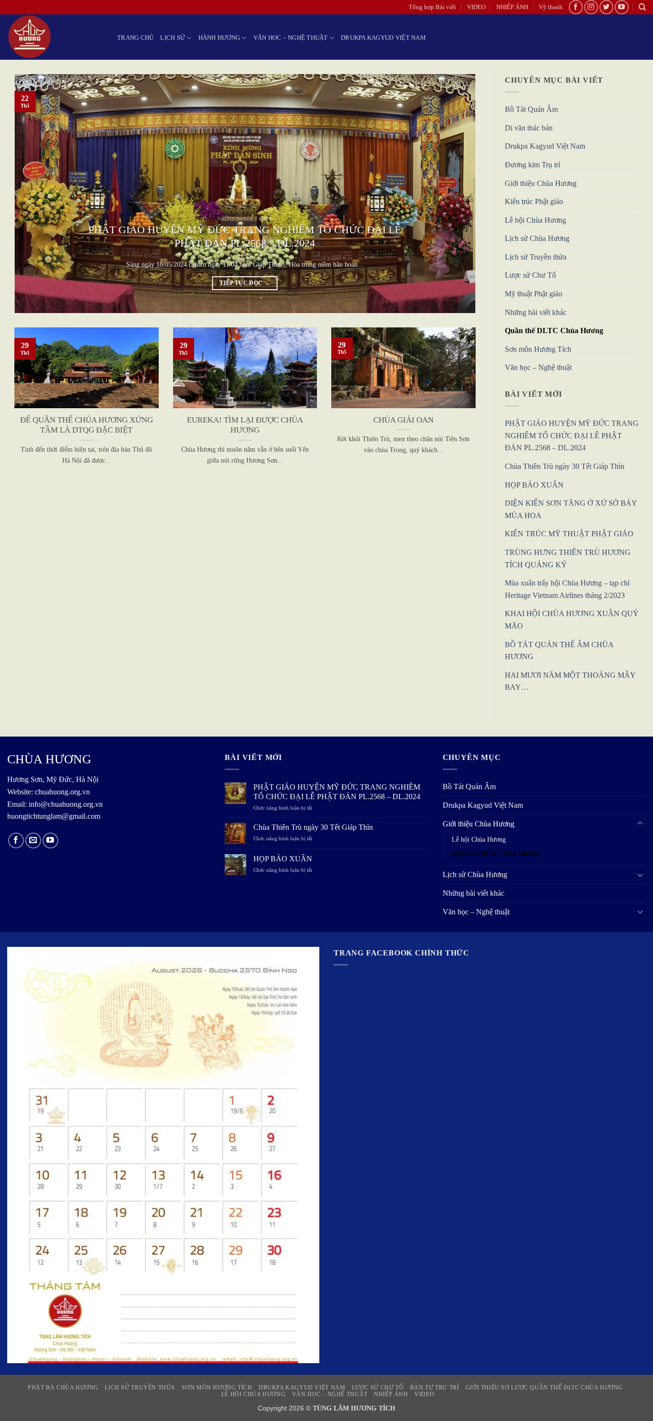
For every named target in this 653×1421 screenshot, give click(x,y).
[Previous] (35, 193)
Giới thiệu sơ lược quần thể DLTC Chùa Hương (544, 1387)
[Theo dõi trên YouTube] (622, 7)
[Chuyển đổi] (640, 823)
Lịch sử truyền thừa (140, 1387)
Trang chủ (135, 37)
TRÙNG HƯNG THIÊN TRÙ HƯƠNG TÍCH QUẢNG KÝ (568, 558)
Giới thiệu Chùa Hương (541, 183)
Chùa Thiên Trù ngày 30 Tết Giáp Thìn (564, 466)
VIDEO (476, 7)
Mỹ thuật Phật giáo (533, 294)
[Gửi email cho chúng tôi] (33, 840)
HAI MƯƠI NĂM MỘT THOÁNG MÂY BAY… (570, 681)
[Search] (642, 7)
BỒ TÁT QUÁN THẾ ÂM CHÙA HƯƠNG (559, 650)
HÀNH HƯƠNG (219, 37)
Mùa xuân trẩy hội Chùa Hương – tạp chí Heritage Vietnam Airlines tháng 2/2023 (567, 589)
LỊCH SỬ (172, 37)
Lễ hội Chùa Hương (535, 220)
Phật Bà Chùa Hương (63, 1387)
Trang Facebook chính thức (401, 953)
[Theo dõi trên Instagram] (591, 7)
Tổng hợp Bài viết (432, 7)
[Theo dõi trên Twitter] (606, 7)
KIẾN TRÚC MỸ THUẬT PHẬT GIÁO (569, 534)
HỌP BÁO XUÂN (534, 485)
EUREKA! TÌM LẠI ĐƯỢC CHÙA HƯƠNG (245, 425)
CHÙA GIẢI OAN (403, 419)
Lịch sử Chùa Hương (537, 239)
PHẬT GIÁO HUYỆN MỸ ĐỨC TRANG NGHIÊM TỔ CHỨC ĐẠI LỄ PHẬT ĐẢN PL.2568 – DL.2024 (244, 236)
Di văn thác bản (529, 128)
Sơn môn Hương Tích (538, 349)
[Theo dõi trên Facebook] (576, 7)
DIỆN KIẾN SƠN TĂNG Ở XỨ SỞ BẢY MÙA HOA (571, 509)
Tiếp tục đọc (244, 283)
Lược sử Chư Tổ (530, 275)
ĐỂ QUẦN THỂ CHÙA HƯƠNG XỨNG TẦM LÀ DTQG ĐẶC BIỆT (86, 425)
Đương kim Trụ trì (532, 165)
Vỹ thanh (551, 7)
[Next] (454, 193)
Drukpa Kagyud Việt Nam (383, 37)
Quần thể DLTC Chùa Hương (554, 331)
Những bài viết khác (535, 312)
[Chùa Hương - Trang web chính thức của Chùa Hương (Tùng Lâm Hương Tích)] (55, 37)
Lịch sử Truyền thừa (535, 257)
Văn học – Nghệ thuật (290, 37)
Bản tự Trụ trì (434, 1387)
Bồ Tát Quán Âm (531, 110)
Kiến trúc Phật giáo (534, 202)
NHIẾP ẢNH (512, 7)
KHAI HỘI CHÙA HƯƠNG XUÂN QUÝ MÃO (572, 620)
